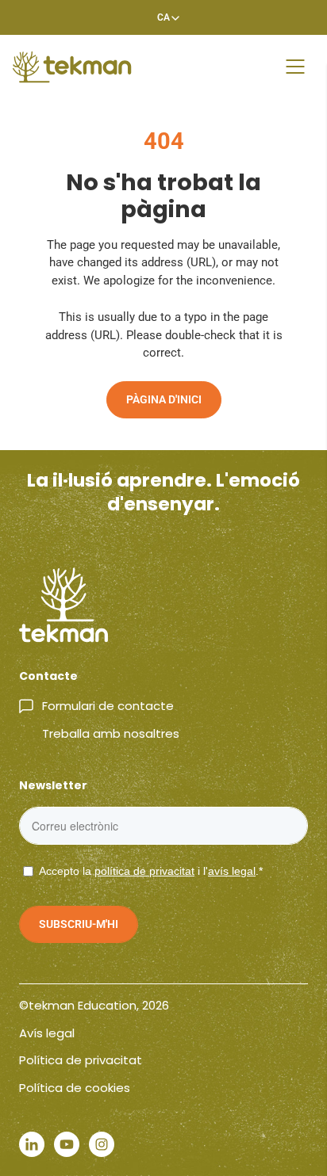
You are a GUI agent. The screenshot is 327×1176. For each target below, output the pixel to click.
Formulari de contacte (108, 705)
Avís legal (47, 1033)
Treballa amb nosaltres (110, 733)
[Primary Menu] (295, 67)
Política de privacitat (80, 1060)
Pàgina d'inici (164, 399)
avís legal (232, 871)
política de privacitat (144, 871)
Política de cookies (74, 1087)
